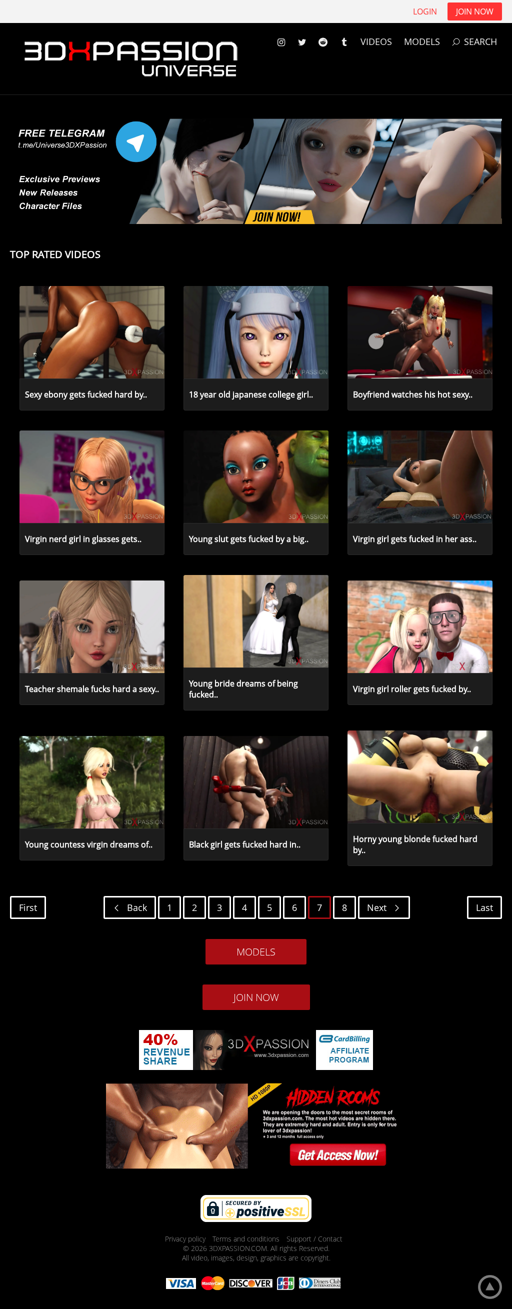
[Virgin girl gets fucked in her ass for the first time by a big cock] (372, 522)
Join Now (475, 11)
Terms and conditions (247, 1239)
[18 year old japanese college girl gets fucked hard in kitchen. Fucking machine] (208, 377)
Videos (376, 42)
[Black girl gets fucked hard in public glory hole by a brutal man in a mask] (208, 827)
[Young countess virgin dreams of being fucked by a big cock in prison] (44, 827)
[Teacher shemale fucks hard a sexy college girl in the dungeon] (44, 672)
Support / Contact (314, 1239)
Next (378, 908)
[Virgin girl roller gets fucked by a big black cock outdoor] (372, 672)
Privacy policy (186, 1239)
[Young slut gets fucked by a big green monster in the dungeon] (208, 522)
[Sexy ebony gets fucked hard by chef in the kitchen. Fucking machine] (44, 377)
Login (425, 11)
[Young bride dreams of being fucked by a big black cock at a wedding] (208, 666)
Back (135, 908)
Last (484, 908)
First (28, 908)
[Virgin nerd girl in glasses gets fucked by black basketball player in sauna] (44, 522)
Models (422, 42)
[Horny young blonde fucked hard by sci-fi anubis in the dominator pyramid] (372, 822)
